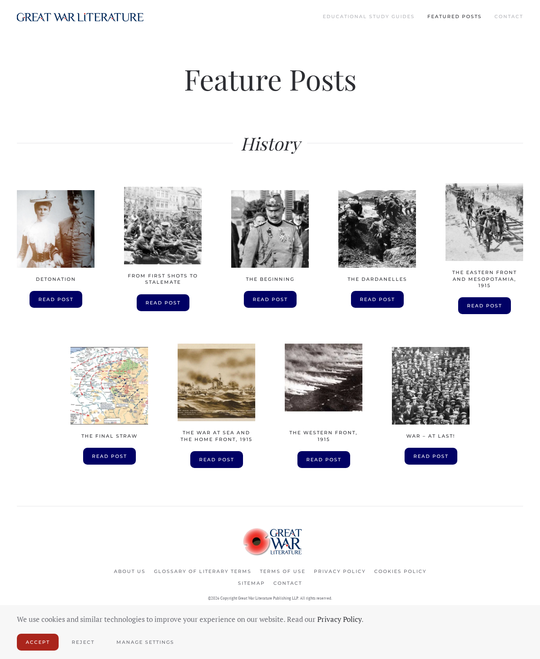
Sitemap (251, 583)
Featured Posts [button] (454, 16)
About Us (130, 571)
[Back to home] (80, 17)
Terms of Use (282, 571)
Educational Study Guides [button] (369, 16)
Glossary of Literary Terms (202, 571)
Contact (508, 16)
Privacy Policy (340, 571)
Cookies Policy (400, 571)
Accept (38, 642)
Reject (83, 642)
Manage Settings (145, 642)
